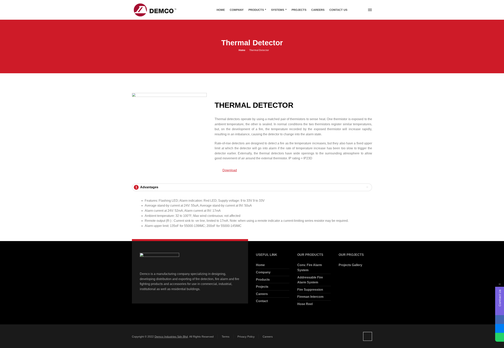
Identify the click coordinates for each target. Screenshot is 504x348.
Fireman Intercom (310, 296)
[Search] (362, 10)
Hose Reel (305, 304)
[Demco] (154, 10)
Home (260, 265)
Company (263, 272)
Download (229, 170)
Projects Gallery (350, 265)
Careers (262, 294)
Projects (262, 286)
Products (263, 279)
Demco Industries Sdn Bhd (171, 336)
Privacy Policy (246, 336)
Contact (262, 301)
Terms (225, 336)
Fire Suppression (310, 289)
